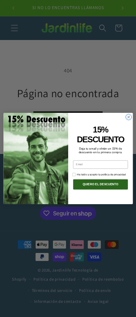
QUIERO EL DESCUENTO (100, 184)
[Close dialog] (128, 117)
